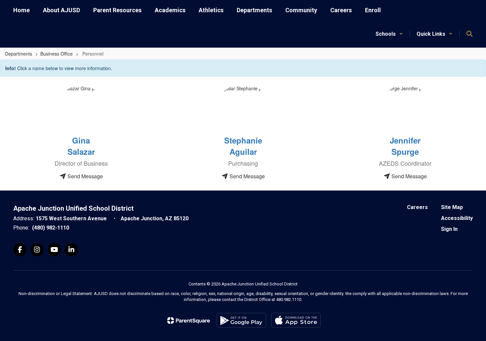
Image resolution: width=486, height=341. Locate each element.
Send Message (84, 176)
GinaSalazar (81, 146)
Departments (18, 53)
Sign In (449, 229)
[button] (389, 34)
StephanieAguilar (243, 146)
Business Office (56, 53)
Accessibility (457, 218)
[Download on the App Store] (296, 320)
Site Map (452, 207)
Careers (417, 207)
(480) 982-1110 (50, 228)
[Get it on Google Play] (241, 320)
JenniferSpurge (405, 146)
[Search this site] (469, 33)
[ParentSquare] (189, 320)
